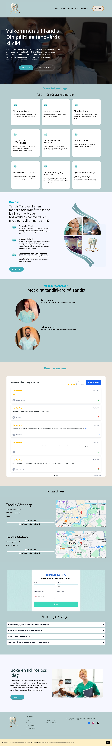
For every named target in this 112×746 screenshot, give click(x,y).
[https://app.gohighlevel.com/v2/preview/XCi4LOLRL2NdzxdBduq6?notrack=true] (15, 722)
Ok (108, 742)
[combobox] (36, 596)
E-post (59, 582)
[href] (81, 513)
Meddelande (61, 592)
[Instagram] (93, 722)
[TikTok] (98, 722)
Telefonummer (39, 592)
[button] (77, 8)
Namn (36, 582)
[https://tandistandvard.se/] (14, 8)
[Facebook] (89, 722)
